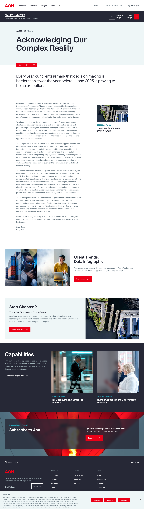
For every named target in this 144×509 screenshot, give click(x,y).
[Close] (141, 500)
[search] (60, 5)
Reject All (110, 500)
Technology (101, 479)
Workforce (101, 487)
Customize (97, 500)
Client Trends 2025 (15, 15)
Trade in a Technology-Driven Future (109, 129)
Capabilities (22, 6)
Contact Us (96, 6)
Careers (107, 6)
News (122, 6)
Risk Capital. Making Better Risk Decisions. (67, 401)
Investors (115, 6)
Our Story (54, 475)
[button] (19, 329)
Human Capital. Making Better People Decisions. (117, 401)
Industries (34, 6)
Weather (100, 483)
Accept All (124, 500)
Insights (44, 6)
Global (135, 6)
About (53, 6)
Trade (99, 475)
